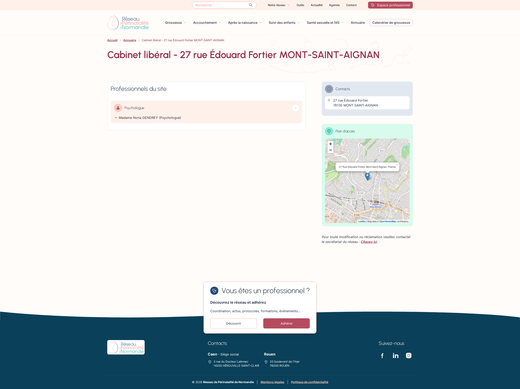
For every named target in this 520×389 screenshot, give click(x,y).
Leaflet (362, 221)
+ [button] (330, 143)
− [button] (330, 150)
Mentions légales (272, 382)
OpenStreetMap (387, 221)
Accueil (112, 40)
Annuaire (129, 40)
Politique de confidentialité (309, 382)
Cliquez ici (369, 242)
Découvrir (233, 323)
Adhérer (287, 323)
